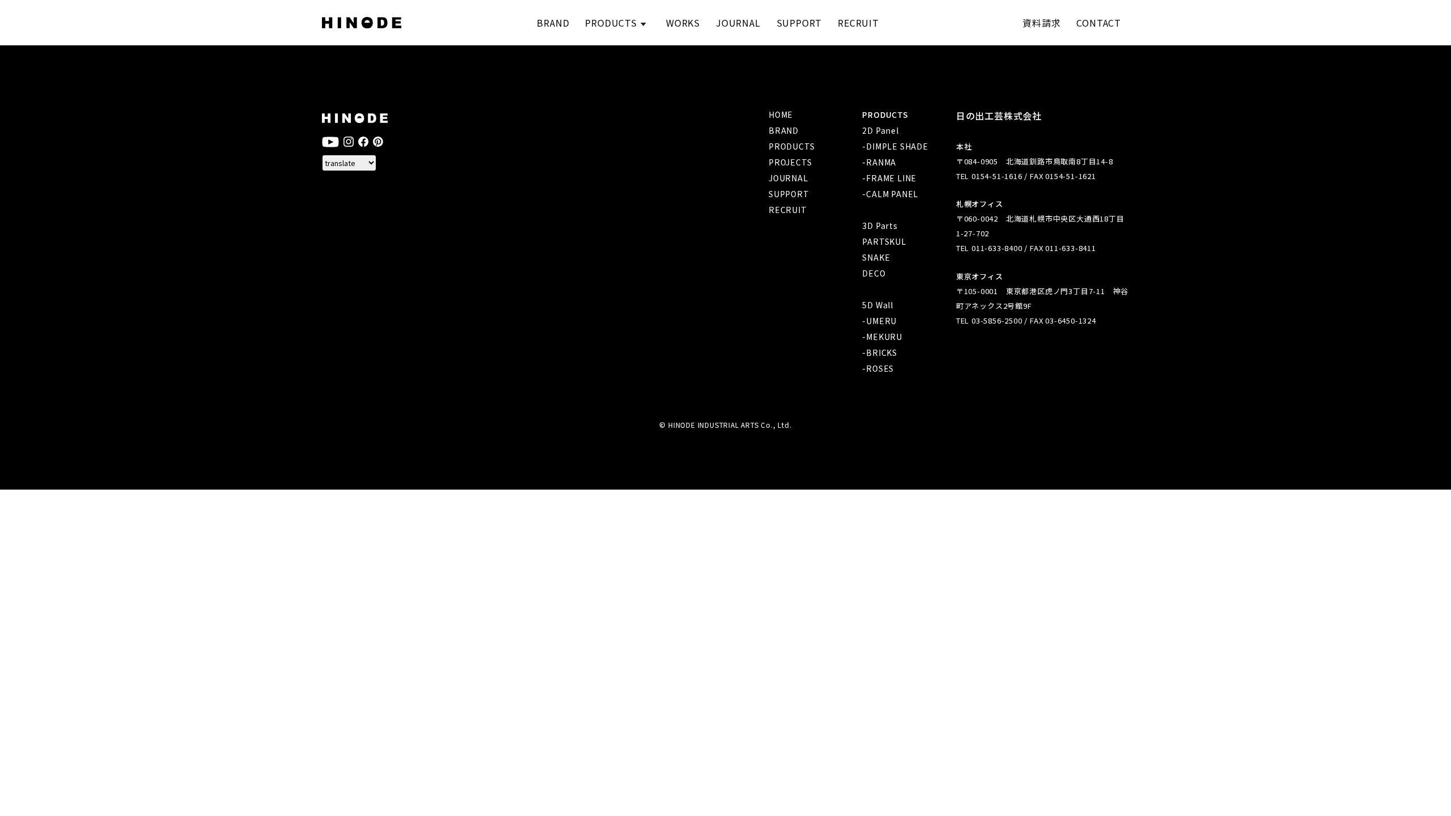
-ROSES (878, 368)
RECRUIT (788, 209)
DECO (873, 273)
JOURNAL (788, 178)
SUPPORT (789, 193)
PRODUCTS (791, 146)
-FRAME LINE (889, 178)
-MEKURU (882, 336)
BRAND (784, 130)
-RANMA (879, 162)
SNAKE (876, 257)
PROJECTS (790, 162)
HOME (781, 114)
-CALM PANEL (890, 193)
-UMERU (879, 320)
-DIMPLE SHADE (895, 146)
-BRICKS (879, 352)
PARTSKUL (884, 241)
